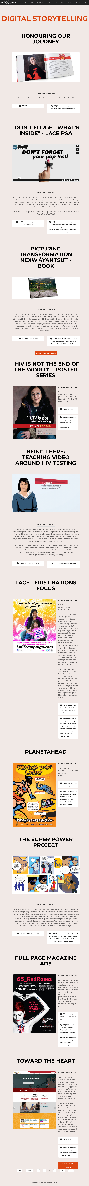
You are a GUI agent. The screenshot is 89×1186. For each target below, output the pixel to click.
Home (25, 2)
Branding (66, 232)
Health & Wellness (64, 427)
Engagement (69, 224)
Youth (74, 1024)
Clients (55, 2)
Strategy (70, 222)
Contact (78, 2)
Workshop (62, 723)
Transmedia (59, 222)
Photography (57, 224)
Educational (62, 563)
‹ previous (29, 1170)
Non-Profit (64, 106)
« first (19, 1170)
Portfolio (40, 2)
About (32, 2)
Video (63, 222)
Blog (62, 2)
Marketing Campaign (68, 229)
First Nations (68, 108)
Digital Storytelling (71, 106)
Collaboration (54, 108)
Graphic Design (61, 108)
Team (48, 2)
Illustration (65, 566)
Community (72, 227)
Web (66, 222)
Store (86, 2)
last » (71, 1170)
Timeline (69, 2)
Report (60, 106)
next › (62, 1170)
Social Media (75, 222)
